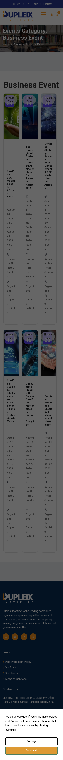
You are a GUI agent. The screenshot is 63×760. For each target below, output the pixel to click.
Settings (31, 741)
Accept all (31, 750)
